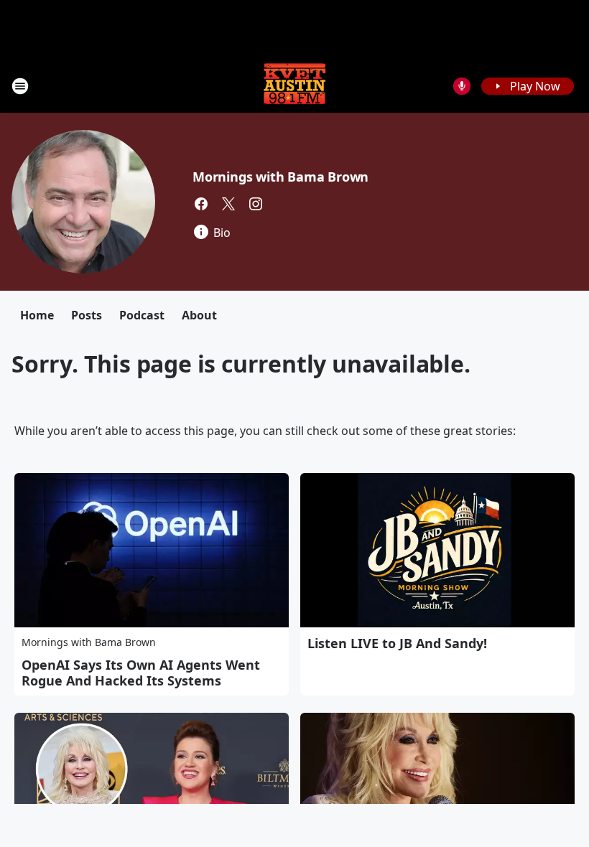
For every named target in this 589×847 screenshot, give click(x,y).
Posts (86, 315)
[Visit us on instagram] (255, 203)
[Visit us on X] (228, 203)
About (199, 315)
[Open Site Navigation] (20, 86)
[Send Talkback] (461, 86)
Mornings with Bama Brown (280, 176)
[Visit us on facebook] (201, 203)
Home (37, 315)
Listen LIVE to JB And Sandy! (397, 643)
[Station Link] (294, 85)
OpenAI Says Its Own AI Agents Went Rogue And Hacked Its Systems (141, 672)
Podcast (141, 315)
